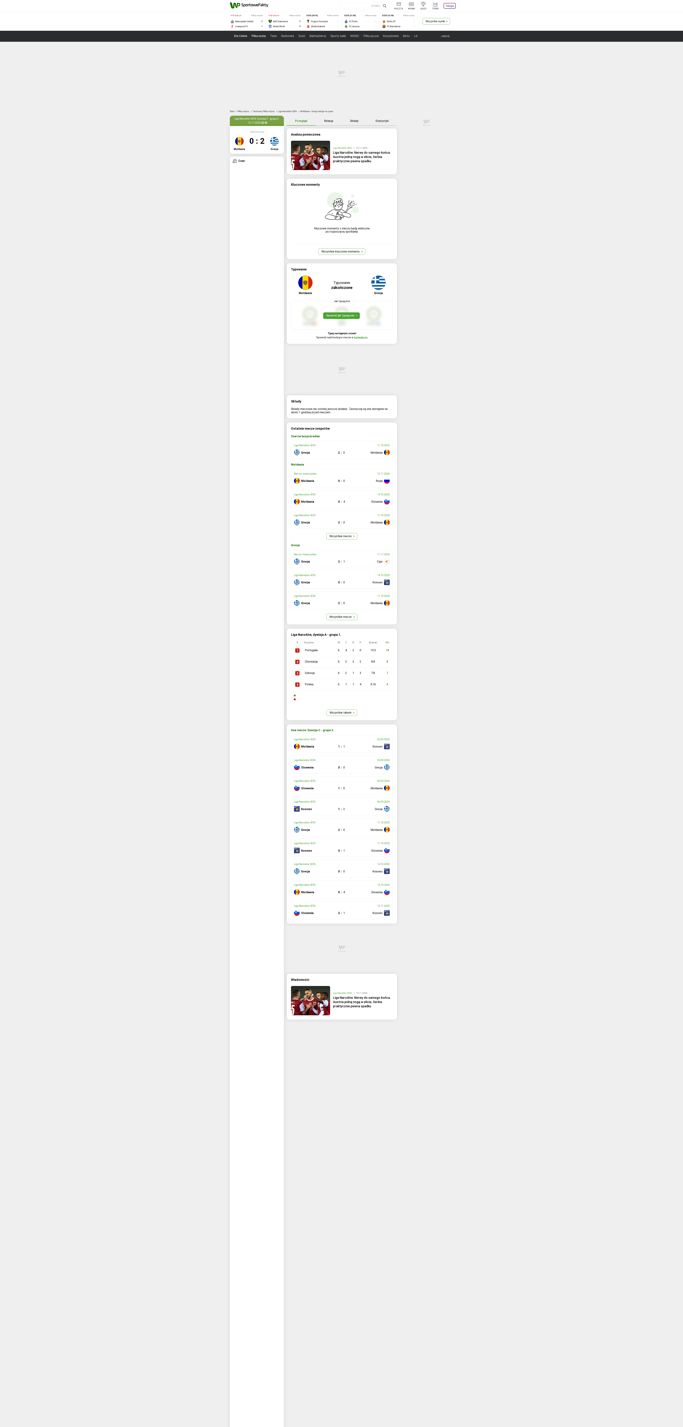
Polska (309, 684)
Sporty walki (338, 36)
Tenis (273, 36)
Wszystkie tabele (341, 712)
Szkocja (310, 673)
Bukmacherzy (317, 36)
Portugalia (311, 650)
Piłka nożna (259, 36)
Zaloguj (450, 5)
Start (232, 111)
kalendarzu (360, 337)
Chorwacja (311, 661)
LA (415, 36)
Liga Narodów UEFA (287, 111)
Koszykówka (391, 36)
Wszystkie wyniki (435, 21)
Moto (406, 36)
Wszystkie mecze (340, 536)
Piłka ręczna (371, 36)
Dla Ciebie (240, 36)
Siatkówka (287, 36)
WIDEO (354, 36)
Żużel (301, 36)
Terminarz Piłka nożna (263, 111)
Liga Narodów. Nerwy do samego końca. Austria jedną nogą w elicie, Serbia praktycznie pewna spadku (362, 157)
